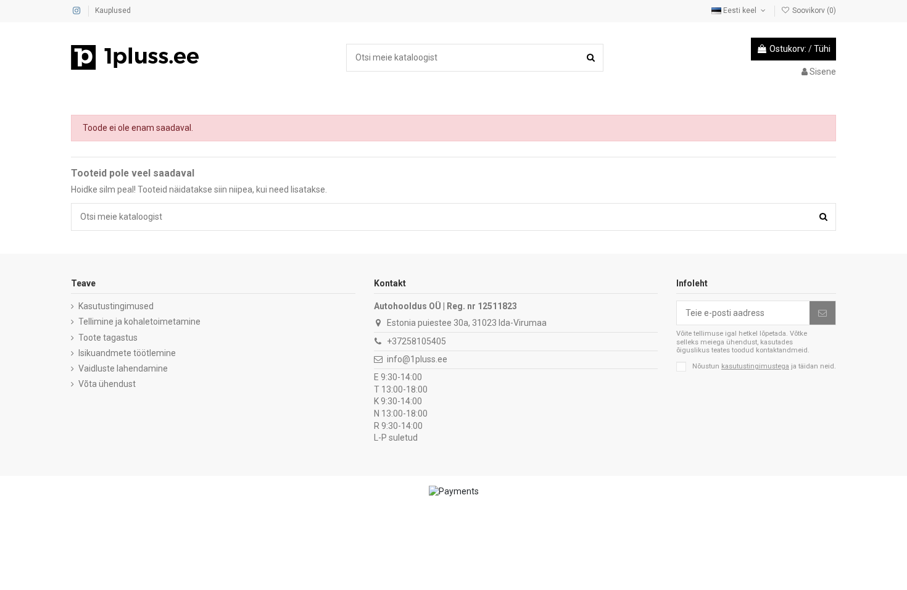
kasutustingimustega (755, 366)
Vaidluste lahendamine (123, 368)
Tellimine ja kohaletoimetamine (139, 321)
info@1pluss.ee (417, 359)
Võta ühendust (107, 384)
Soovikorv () (813, 10)
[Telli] (822, 313)
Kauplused (113, 10)
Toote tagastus (108, 338)
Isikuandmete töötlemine (127, 353)
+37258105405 (416, 341)
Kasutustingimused (116, 306)
